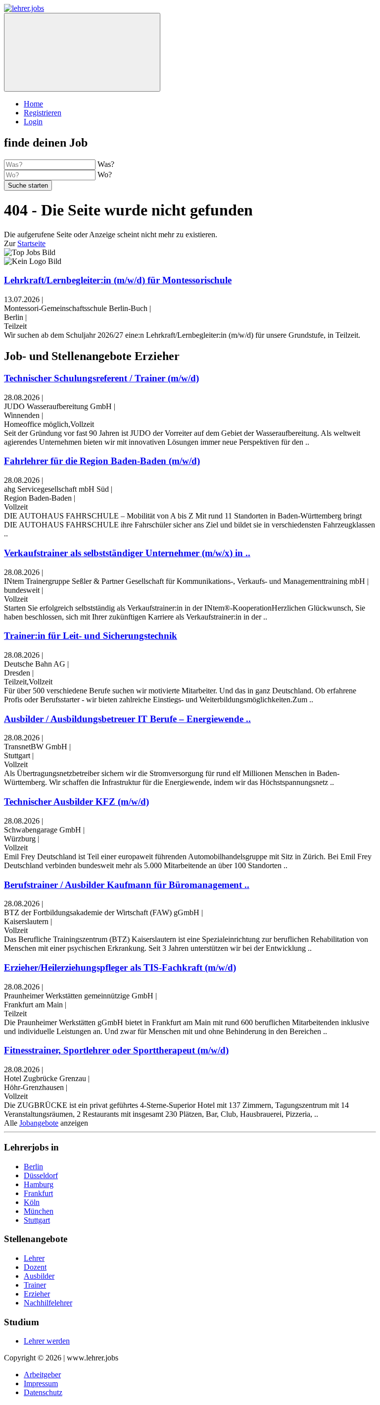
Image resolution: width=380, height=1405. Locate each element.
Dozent (35, 1267)
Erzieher (37, 1294)
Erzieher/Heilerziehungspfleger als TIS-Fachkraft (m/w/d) (120, 967)
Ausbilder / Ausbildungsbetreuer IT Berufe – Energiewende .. (127, 719)
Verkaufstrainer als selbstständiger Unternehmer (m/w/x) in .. (127, 553)
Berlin (33, 1166)
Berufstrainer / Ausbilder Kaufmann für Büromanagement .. (126, 885)
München (38, 1211)
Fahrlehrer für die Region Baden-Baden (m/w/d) (102, 461)
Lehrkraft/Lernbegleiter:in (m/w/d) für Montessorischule (118, 280)
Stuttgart (37, 1220)
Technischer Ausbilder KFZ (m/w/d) (76, 801)
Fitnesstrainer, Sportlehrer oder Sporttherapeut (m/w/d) (116, 1050)
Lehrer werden (47, 1341)
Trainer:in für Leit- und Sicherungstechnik (90, 635)
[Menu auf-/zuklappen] (82, 52)
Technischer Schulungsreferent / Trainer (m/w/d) (101, 378)
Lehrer (34, 1258)
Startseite (31, 243)
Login (33, 121)
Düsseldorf (41, 1175)
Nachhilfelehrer (48, 1303)
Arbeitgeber (42, 1374)
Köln (32, 1202)
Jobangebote (38, 1123)
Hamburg (38, 1184)
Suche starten (28, 185)
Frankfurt (38, 1193)
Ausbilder (39, 1276)
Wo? (104, 174)
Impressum (41, 1383)
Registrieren (42, 112)
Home (33, 104)
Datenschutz (43, 1392)
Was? (105, 164)
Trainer (35, 1285)
